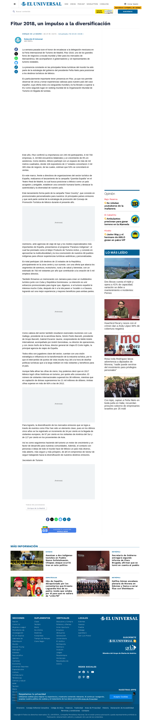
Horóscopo (60, 658)
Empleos (60, 630)
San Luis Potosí (84, 636)
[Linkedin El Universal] (88, 677)
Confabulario (17, 675)
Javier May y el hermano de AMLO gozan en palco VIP (114, 237)
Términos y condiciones (70, 711)
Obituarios (60, 633)
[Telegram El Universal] (79, 672)
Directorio (20, 708)
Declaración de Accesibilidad (122, 708)
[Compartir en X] (16, 54)
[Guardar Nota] (16, 71)
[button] (128, 11)
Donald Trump (18, 647)
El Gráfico (60, 641)
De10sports (61, 644)
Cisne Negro (39, 641)
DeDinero (60, 647)
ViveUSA (59, 650)
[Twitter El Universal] (88, 672)
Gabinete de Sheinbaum (17, 640)
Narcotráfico (17, 655)
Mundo (15, 644)
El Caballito (110, 215)
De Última (38, 630)
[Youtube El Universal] (92, 672)
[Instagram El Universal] (79, 677)
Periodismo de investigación (18, 631)
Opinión (109, 194)
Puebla (81, 627)
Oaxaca (81, 624)
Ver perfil (28, 41)
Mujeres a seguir (19, 627)
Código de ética (57, 708)
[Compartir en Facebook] (16, 49)
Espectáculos (18, 669)
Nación (15, 621)
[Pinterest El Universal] (83, 677)
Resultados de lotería (62, 662)
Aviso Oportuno (62, 627)
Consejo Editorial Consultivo (37, 708)
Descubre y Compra (64, 621)
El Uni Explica (18, 636)
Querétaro (82, 633)
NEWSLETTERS (92, 4)
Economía (16, 664)
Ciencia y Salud (18, 681)
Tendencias (17, 678)
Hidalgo (81, 630)
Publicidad (78, 708)
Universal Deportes (20, 667)
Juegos (59, 652)
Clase (36, 621)
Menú (14, 689)
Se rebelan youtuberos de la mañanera (113, 206)
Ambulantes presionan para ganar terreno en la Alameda (116, 221)
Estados (15, 652)
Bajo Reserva (110, 199)
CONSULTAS (104, 4)
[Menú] (15, 4)
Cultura (15, 672)
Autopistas (38, 636)
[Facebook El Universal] (83, 672)
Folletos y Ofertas (63, 624)
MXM (66, 4)
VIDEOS (73, 4)
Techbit (15, 686)
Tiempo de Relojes (42, 638)
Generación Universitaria (61, 637)
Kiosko (107, 230)
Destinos (38, 633)
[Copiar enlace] (16, 67)
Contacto (85, 711)
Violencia (69, 708)
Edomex (81, 621)
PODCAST (81, 4)
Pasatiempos (61, 655)
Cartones (16, 661)
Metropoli (16, 650)
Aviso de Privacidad (93, 708)
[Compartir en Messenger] (16, 62)
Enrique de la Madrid (32, 34)
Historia (105, 708)
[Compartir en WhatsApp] (16, 58)
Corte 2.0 (16, 624)
